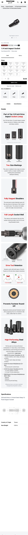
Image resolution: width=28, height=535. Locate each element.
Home (2, 6)
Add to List (18, 86)
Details (8, 103)
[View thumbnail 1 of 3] (12, 37)
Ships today (14, 51)
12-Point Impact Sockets (20, 6)
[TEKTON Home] (10, 2)
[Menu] (2, 2)
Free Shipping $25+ (5, 51)
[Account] (21, 2)
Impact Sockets (9, 6)
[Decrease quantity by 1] (2, 79)
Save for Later (10, 86)
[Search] (18, 2)
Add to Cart (14, 82)
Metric (20, 55)
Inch (7, 55)
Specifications (17, 103)
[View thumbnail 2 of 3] (14, 37)
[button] (14, 23)
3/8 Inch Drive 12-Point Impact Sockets (12, 8)
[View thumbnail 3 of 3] (16, 37)
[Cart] (25, 2)
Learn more (18, 353)
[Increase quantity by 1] (8, 79)
